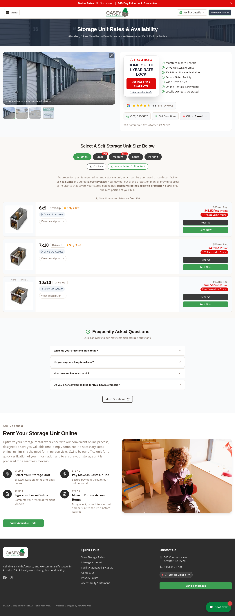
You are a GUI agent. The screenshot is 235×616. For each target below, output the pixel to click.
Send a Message (196, 585)
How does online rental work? (71, 373)
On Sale (98, 166)
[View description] (19, 219)
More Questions (115, 399)
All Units (82, 157)
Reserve (205, 222)
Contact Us (88, 572)
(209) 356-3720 (139, 116)
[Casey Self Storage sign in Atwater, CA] (48, 113)
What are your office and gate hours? (76, 350)
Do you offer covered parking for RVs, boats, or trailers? (87, 384)
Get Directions (167, 116)
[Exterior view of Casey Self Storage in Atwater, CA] (35, 113)
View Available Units (23, 523)
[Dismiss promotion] (231, 3)
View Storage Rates (93, 557)
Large (135, 157)
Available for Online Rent (129, 166)
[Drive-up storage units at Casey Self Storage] (9, 113)
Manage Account (91, 562)
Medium (120, 156)
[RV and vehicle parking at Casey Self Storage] (22, 113)
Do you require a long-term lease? (74, 362)
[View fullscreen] (111, 55)
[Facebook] (5, 577)
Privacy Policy (89, 578)
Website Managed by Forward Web (73, 605)
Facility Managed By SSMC (97, 567)
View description (51, 221)
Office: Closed (177, 574)
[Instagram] (10, 577)
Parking (153, 157)
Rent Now (206, 230)
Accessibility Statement (95, 583)
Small (102, 156)
